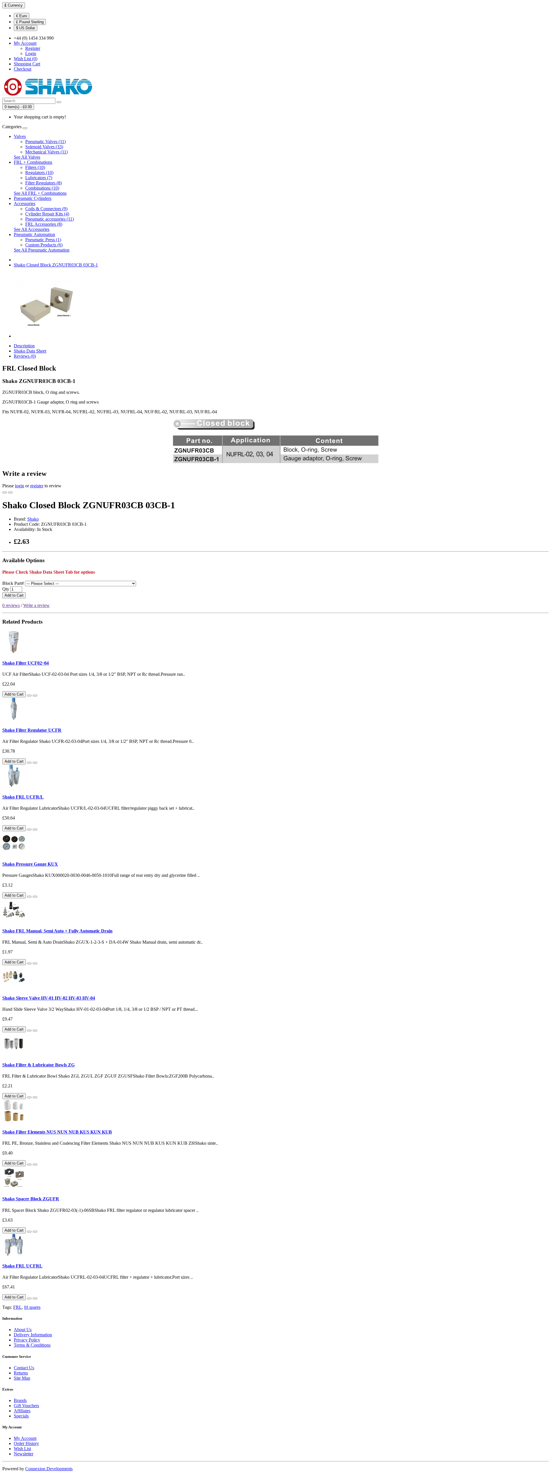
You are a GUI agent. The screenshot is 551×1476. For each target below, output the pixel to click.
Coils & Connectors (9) (46, 208)
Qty (5, 589)
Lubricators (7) (38, 177)
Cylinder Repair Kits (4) (47, 213)
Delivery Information (33, 1334)
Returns (21, 1372)
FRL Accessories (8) (43, 224)
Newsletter (23, 1453)
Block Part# (13, 583)
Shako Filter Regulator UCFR (31, 730)
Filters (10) (35, 167)
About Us (23, 1329)
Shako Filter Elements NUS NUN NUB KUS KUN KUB (57, 1132)
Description (24, 345)
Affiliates (22, 1410)
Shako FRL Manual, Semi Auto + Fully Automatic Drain (57, 930)
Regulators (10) (39, 172)
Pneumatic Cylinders (32, 198)
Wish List (22, 1448)
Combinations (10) (42, 188)
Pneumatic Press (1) (43, 239)
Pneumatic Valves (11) (45, 141)
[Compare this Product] (10, 492)
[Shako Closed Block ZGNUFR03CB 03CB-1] (46, 336)
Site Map (22, 1378)
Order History (26, 1443)
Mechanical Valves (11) (46, 151)
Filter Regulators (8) (43, 182)
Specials (21, 1415)
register (36, 485)
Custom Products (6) (44, 244)
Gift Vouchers (26, 1405)
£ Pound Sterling (30, 22)
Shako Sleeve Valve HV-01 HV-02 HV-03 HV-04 (48, 998)
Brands (20, 1400)
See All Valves (27, 157)
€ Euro (21, 16)
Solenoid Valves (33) (44, 146)
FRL (17, 1307)
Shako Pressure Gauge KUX (30, 864)
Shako (33, 519)
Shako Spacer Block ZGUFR (30, 1198)
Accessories (24, 203)
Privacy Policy (27, 1339)
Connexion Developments (49, 1468)
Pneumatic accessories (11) (49, 219)
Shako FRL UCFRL (22, 1265)
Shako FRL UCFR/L (23, 797)
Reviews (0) (25, 356)
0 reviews (11, 605)
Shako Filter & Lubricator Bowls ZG (38, 1064)
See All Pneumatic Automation (41, 250)
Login (30, 53)
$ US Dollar (25, 28)
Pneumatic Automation (34, 234)
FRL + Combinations (33, 162)
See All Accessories (31, 229)
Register (32, 48)
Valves (20, 136)
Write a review (36, 605)
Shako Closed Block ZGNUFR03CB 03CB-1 (56, 264)
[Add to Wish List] (4, 492)
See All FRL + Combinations (40, 193)
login (19, 485)
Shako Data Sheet (30, 350)
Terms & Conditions (32, 1345)
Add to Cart (14, 595)
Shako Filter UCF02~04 (25, 663)
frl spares (32, 1307)
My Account (25, 1438)
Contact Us (24, 1367)
